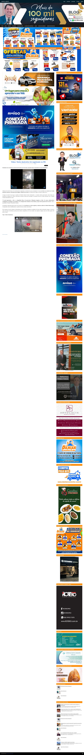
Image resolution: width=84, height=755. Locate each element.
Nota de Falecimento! (63, 737)
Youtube (77, 1)
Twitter (82, 1)
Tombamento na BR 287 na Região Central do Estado (67, 742)
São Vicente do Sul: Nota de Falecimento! (66, 686)
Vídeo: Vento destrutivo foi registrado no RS (28, 162)
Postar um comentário (4, 234)
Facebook (68, 1)
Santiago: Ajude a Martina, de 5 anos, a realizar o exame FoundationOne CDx (71, 709)
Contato (7, 753)
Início (64, 1)
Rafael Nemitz (5, 1)
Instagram (73, 1)
